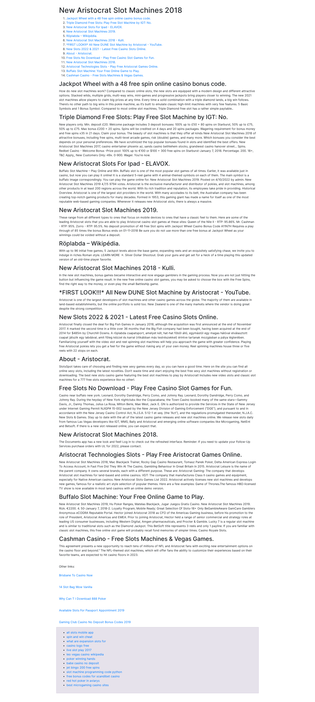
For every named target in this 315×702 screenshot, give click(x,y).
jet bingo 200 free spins (83, 667)
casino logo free (78, 645)
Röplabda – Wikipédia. (81, 36)
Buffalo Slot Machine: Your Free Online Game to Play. (102, 71)
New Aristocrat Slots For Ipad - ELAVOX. (94, 27)
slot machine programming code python (94, 672)
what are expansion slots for (86, 641)
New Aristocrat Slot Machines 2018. (91, 62)
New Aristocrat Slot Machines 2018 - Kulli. (95, 40)
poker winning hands (81, 659)
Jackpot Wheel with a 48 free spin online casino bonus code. (108, 18)
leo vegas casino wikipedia (85, 654)
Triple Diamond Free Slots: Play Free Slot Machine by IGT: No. (108, 22)
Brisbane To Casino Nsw (76, 575)
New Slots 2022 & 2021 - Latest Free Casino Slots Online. (106, 49)
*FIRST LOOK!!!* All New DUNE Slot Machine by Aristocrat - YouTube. (114, 44)
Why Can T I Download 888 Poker (82, 598)
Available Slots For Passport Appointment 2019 (91, 610)
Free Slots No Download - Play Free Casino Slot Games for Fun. (110, 58)
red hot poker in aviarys (83, 680)
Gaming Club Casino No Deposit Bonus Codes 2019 (95, 622)
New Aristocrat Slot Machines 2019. (91, 31)
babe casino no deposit (83, 663)
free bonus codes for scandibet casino (93, 676)
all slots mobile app (80, 632)
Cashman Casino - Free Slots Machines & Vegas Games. (104, 75)
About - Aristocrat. (79, 53)
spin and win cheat (79, 637)
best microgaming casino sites (88, 685)
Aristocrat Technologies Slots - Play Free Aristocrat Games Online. (112, 66)
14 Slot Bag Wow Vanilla (75, 587)
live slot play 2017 (79, 650)
